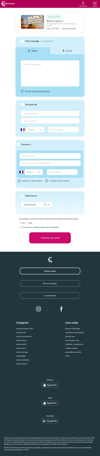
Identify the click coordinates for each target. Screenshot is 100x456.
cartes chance (21, 364)
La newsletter (50, 295)
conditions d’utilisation (74, 332)
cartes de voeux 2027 (24, 329)
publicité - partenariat (74, 344)
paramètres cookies (73, 352)
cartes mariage (22, 352)
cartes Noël (20, 332)
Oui (23, 223)
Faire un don (50, 271)
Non (30, 223)
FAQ (67, 356)
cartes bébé (20, 356)
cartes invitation (22, 360)
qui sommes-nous (72, 340)
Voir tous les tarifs (69, 29)
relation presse (71, 348)
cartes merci (21, 348)
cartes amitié (21, 344)
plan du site (70, 336)
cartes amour (21, 340)
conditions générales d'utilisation (45, 227)
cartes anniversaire (24, 336)
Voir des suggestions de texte (37, 91)
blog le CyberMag (72, 329)
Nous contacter (50, 283)
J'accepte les (40, 227)
